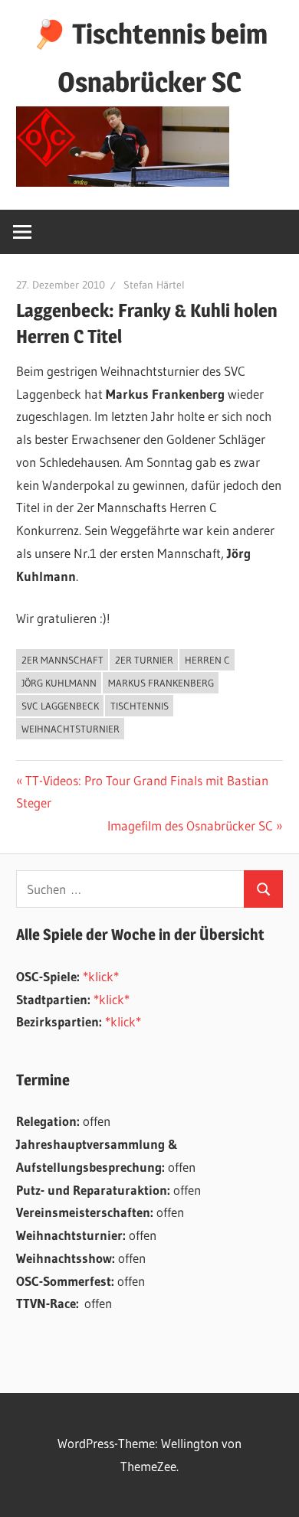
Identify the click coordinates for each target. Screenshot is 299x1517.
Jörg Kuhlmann (59, 683)
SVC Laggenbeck (60, 706)
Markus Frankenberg (161, 683)
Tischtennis (139, 706)
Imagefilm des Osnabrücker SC (190, 825)
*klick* (101, 976)
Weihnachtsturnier (70, 729)
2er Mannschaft (62, 660)
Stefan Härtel (154, 285)
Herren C (207, 660)
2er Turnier (144, 660)
